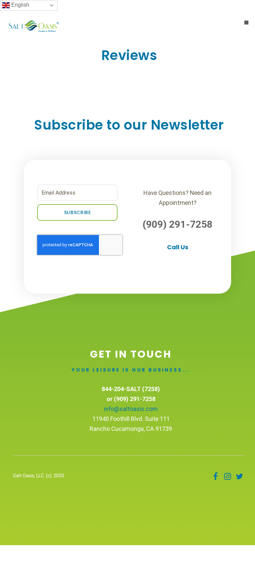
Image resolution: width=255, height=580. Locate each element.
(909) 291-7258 (177, 224)
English (19, 5)
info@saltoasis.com (131, 408)
